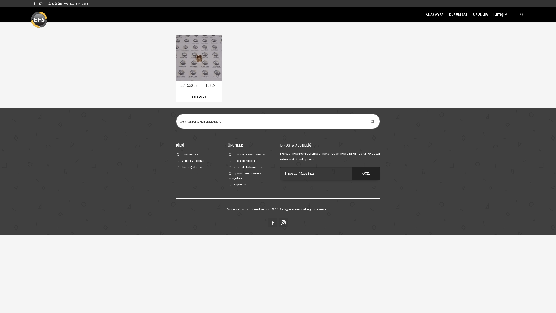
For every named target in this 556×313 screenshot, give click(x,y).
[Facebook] (34, 3)
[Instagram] (41, 3)
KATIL (366, 173)
